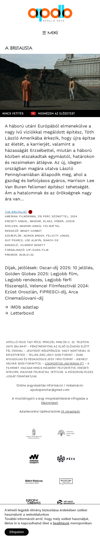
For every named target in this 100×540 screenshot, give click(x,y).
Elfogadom (16, 532)
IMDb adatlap (22, 306)
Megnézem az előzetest (56, 113)
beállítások (61, 523)
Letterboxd (19, 313)
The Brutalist (16, 211)
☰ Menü (50, 33)
